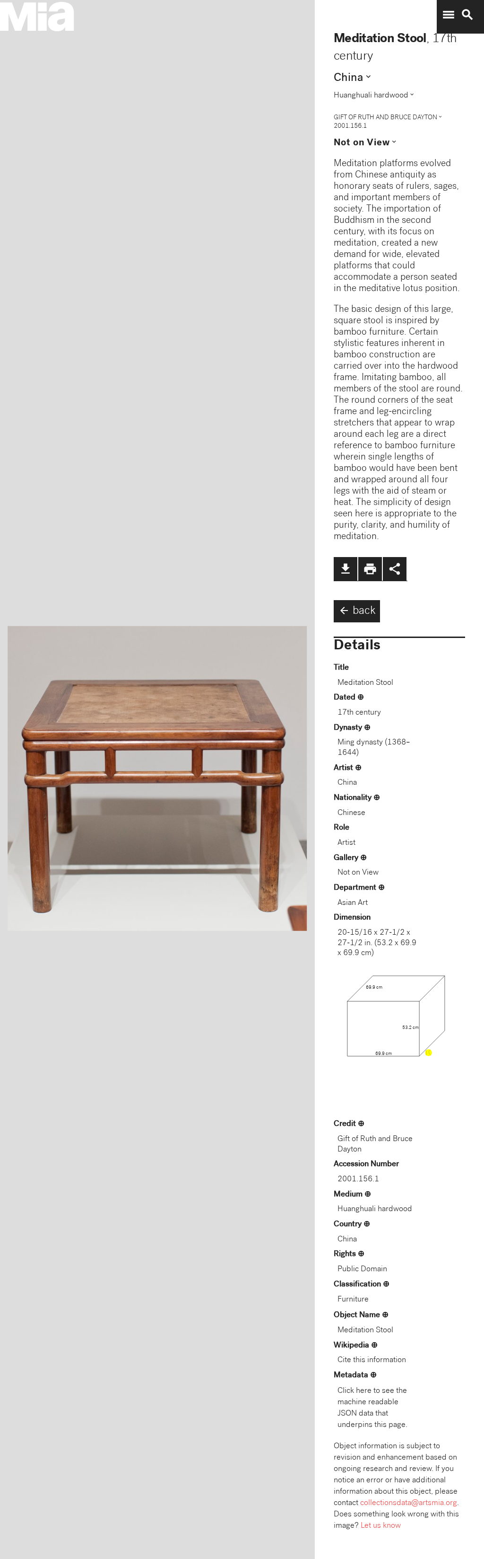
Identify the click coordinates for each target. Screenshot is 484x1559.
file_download (345, 569)
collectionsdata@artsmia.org (408, 1503)
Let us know (381, 1526)
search (467, 15)
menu (448, 15)
